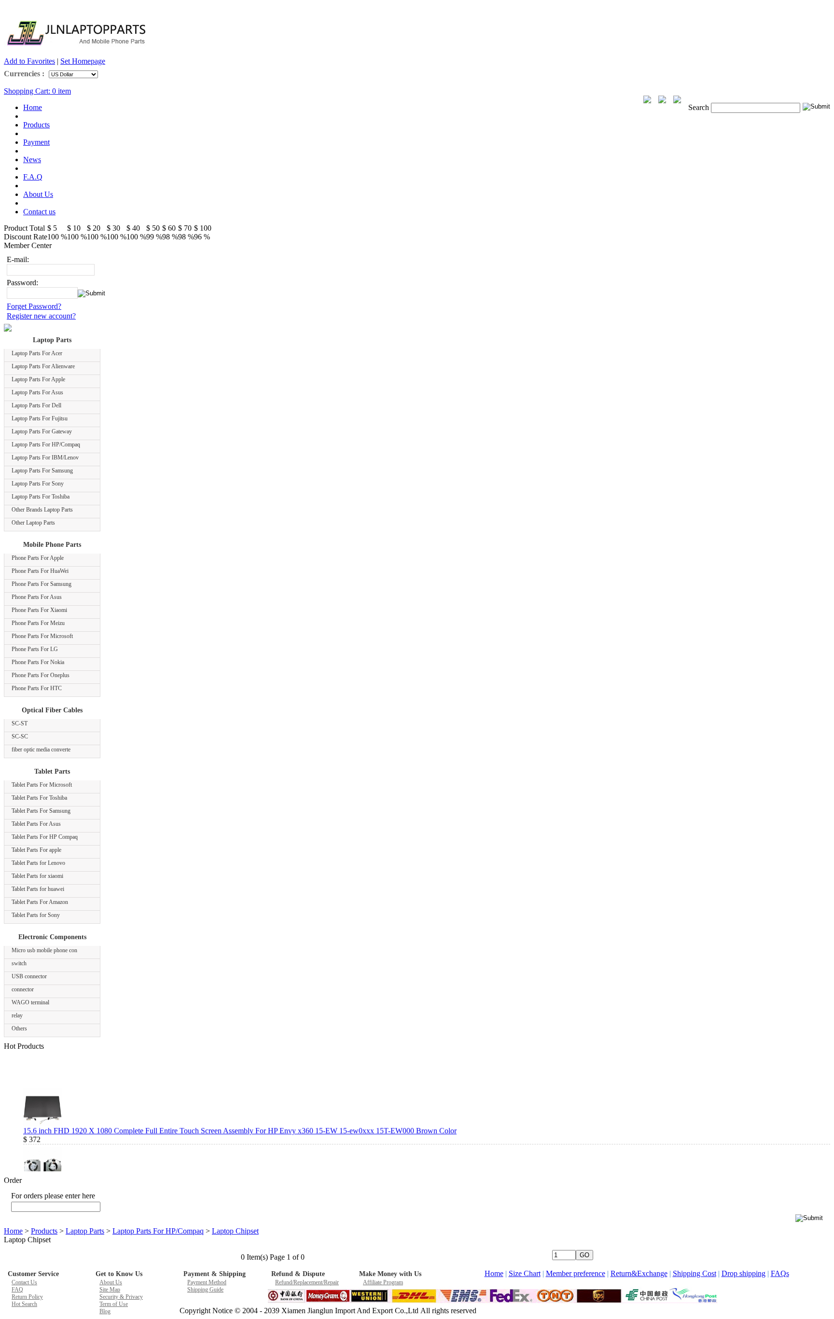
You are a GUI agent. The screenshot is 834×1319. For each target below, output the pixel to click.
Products (36, 125)
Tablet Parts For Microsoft (42, 784)
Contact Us (24, 1282)
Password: (22, 282)
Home (32, 107)
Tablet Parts (52, 771)
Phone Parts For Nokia (38, 662)
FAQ (17, 1289)
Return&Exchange (639, 1273)
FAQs (780, 1273)
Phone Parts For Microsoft (42, 636)
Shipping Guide (205, 1289)
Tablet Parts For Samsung (41, 810)
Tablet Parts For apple (36, 850)
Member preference (575, 1273)
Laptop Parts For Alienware (43, 366)
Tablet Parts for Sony (36, 915)
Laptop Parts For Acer (37, 353)
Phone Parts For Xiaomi (39, 610)
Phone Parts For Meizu (38, 623)
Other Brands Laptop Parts (42, 509)
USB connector (29, 976)
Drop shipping (743, 1273)
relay (17, 1015)
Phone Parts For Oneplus (41, 675)
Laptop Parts (52, 340)
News (32, 159)
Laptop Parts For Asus (37, 392)
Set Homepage (82, 61)
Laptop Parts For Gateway (42, 431)
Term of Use (113, 1304)
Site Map (109, 1289)
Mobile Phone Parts (52, 544)
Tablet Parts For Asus (36, 823)
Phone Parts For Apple (38, 558)
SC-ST (20, 723)
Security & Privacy (121, 1296)
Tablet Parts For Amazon (40, 902)
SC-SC (20, 736)
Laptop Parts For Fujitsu (40, 418)
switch (19, 963)
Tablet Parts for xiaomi (37, 876)
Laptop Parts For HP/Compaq (46, 444)
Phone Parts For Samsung (41, 584)
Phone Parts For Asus (37, 597)
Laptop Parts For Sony (38, 483)
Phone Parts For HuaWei (40, 571)
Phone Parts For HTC (37, 688)
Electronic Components (52, 937)
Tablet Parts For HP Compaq (45, 836)
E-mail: (18, 259)
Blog (105, 1311)
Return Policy (27, 1296)
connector (23, 989)
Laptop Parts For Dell (36, 405)
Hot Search (24, 1304)
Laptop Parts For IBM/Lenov (45, 457)
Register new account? (41, 316)
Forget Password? (34, 306)
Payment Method (206, 1282)
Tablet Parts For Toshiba (39, 797)
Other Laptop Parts (33, 522)
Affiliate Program (383, 1282)
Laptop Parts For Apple (38, 379)
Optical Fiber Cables (52, 710)
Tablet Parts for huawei (38, 889)
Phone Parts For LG (35, 649)
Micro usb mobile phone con (44, 950)
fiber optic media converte (41, 749)
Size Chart (525, 1273)
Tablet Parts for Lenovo (38, 863)
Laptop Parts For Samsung (42, 470)
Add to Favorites (29, 61)
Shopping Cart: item (37, 91)
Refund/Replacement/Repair (307, 1282)
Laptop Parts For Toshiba (41, 496)
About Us (38, 194)
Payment (36, 142)
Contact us (39, 212)
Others (19, 1028)
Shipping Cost (694, 1273)
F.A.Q (32, 177)
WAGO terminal (30, 1002)
